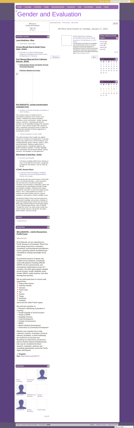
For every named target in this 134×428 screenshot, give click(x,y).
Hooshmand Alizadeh (30, 380)
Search (132, 1)
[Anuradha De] (21, 404)
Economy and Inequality (27, 158)
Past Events (66, 22)
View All (46, 416)
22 (101, 70)
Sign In (107, 1)
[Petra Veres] (53, 33)
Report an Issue (101, 424)
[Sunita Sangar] (42, 404)
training (83, 53)
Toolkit (40, 134)
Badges (92, 424)
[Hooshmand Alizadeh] (32, 374)
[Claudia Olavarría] (42, 389)
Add (116, 23)
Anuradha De (20, 410)
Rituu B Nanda (32, 424)
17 (106, 68)
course (87, 53)
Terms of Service (113, 424)
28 (116, 70)
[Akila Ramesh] (42, 374)
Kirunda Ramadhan (30, 410)
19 (111, 68)
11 (109, 66)
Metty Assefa (20, 395)
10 (106, 66)
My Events (75, 22)
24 (106, 70)
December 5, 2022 (78, 40)
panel (101, 49)
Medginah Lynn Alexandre (31, 395)
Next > (95, 57)
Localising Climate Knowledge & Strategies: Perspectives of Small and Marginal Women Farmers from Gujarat (33, 174)
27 (114, 70)
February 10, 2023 (90, 40)
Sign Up (102, 1)
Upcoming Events (55, 22)
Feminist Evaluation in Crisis (28, 134)
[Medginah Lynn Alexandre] (32, 389)
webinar (102, 47)
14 (116, 66)
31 (106, 73)
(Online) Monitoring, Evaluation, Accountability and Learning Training (84, 37)
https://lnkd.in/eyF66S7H (30, 356)
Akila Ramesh (41, 380)
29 (101, 73)
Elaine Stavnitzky (19, 380)
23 (103, 70)
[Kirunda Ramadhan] (32, 404)
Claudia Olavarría (40, 395)
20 (114, 68)
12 (111, 66)
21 (116, 68)
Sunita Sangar (41, 410)
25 (109, 70)
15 (101, 68)
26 (111, 70)
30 (103, 73)
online (78, 53)
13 (114, 66)
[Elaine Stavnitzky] (21, 374)
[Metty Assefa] (21, 389)
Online (75, 42)
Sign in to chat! (119, 426)
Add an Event (22, 221)
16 (103, 68)
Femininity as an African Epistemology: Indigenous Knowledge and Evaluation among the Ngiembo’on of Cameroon (33, 54)
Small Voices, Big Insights (28, 43)
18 (109, 68)
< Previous (55, 57)
